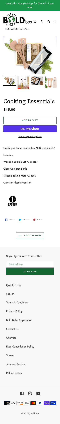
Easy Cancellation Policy (20, 347)
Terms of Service (15, 364)
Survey (10, 355)
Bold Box (35, 413)
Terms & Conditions (17, 302)
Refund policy (14, 373)
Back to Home (32, 235)
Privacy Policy (14, 311)
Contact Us (12, 329)
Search (10, 294)
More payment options (30, 136)
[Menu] (55, 21)
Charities (11, 338)
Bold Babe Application (19, 320)
